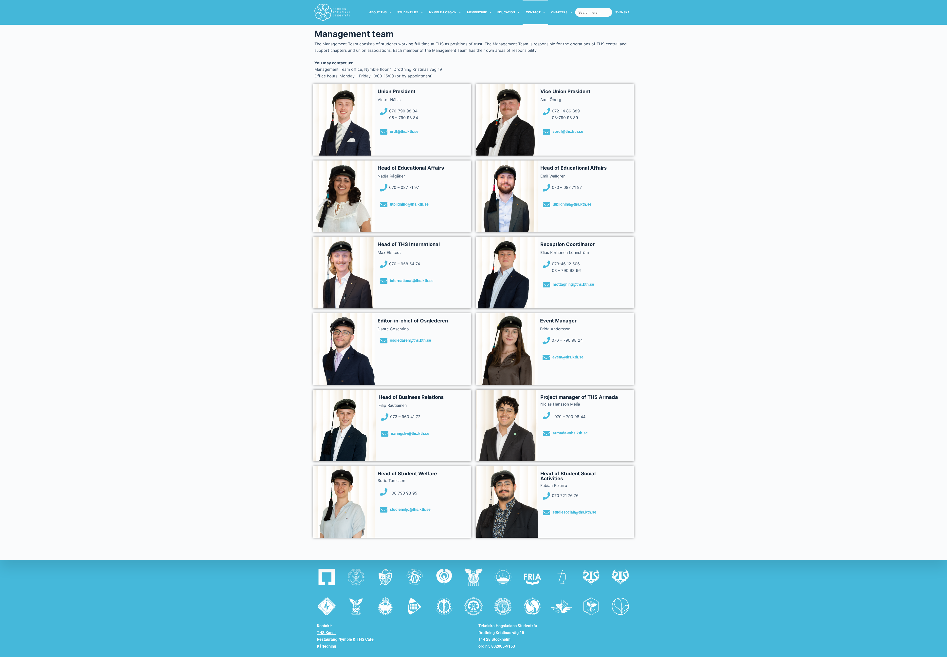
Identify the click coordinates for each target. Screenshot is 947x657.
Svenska (622, 12)
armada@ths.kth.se (570, 433)
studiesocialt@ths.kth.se (574, 512)
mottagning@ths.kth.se (573, 284)
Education (506, 12)
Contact (533, 12)
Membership (477, 12)
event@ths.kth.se (567, 357)
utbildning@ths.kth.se (409, 204)
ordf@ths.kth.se (404, 131)
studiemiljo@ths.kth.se (410, 509)
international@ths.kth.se (412, 280)
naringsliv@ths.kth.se (410, 433)
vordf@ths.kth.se (568, 131)
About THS (378, 12)
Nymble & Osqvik (442, 12)
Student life (407, 12)
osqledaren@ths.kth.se (410, 340)
